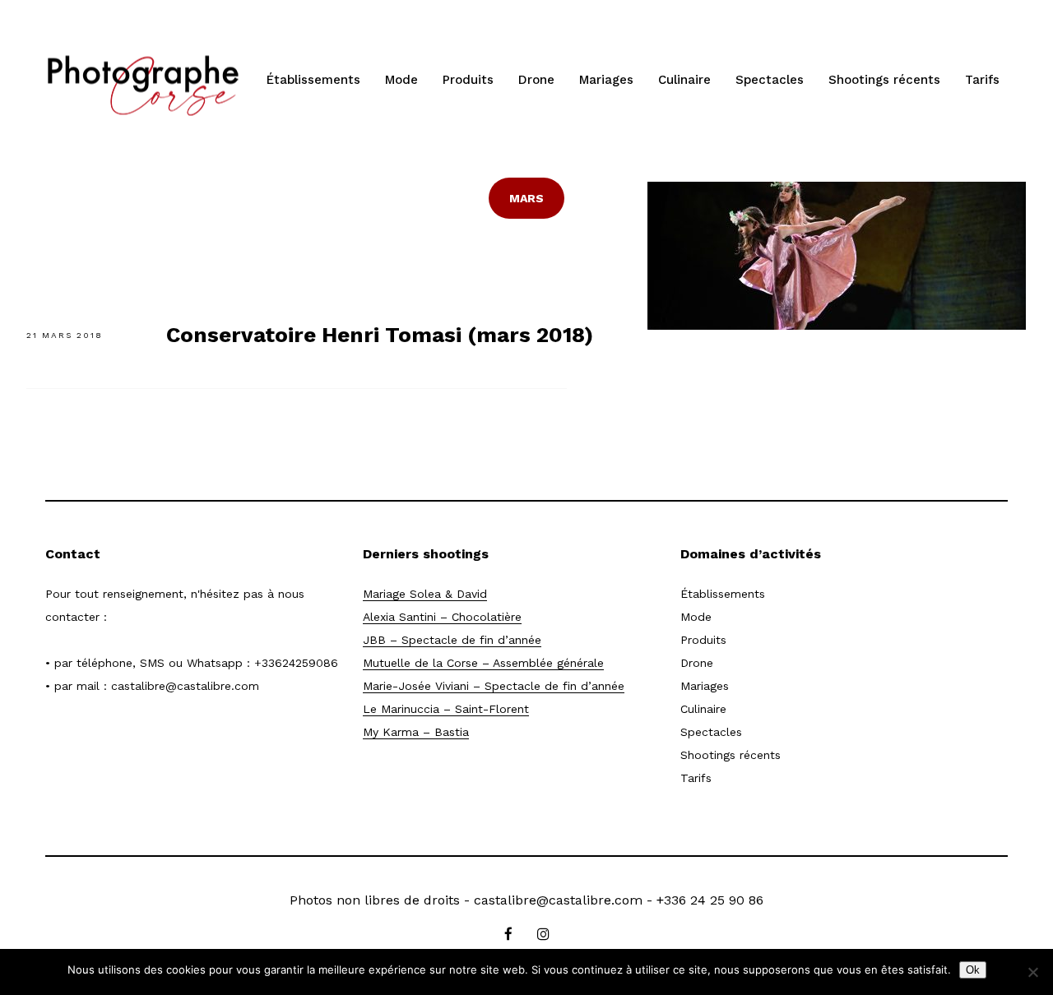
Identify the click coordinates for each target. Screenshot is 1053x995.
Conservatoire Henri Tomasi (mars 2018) (379, 334)
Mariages (606, 79)
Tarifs (982, 79)
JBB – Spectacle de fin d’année (452, 639)
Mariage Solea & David (425, 593)
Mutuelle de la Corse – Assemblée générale (483, 662)
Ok (973, 970)
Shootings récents (884, 79)
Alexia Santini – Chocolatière (442, 616)
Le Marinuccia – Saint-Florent (446, 708)
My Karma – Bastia (416, 731)
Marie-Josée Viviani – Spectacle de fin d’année (493, 685)
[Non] (1032, 972)
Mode (401, 79)
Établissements (313, 79)
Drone (536, 79)
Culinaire (684, 79)
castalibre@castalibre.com (185, 685)
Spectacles (769, 79)
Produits (468, 79)
